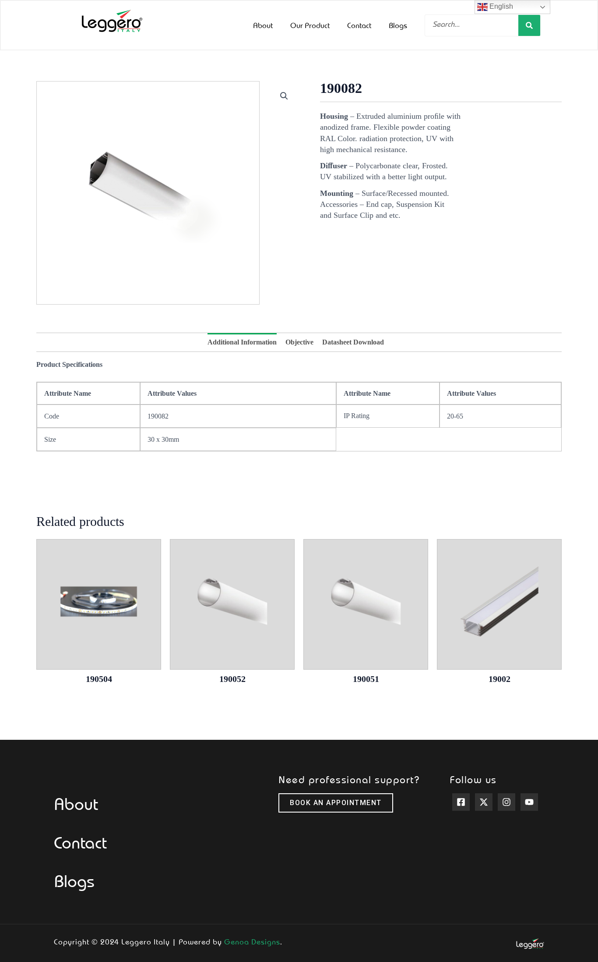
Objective (299, 342)
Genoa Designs (252, 941)
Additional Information (242, 342)
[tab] (242, 342)
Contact (359, 25)
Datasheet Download (353, 342)
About (263, 25)
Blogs (398, 25)
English (500, 6)
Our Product (310, 25)
